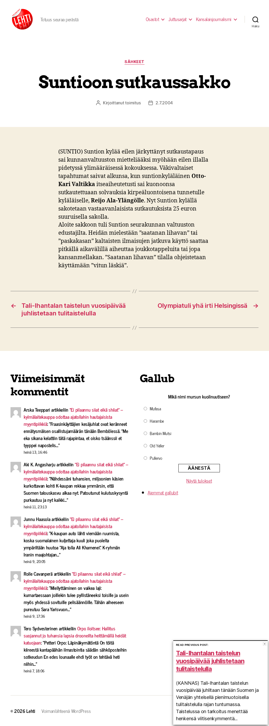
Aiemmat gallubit (163, 492)
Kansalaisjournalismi (213, 19)
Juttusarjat (177, 19)
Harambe (157, 420)
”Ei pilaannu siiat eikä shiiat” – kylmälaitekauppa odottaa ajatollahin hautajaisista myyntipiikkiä (73, 417)
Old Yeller (157, 445)
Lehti (30, 711)
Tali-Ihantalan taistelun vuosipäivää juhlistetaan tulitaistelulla (210, 661)
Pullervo (156, 457)
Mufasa (155, 408)
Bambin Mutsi (160, 433)
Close (264, 644)
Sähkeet (134, 61)
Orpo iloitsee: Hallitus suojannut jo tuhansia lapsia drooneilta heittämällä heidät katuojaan (75, 635)
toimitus (133, 102)
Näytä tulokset (199, 480)
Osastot (152, 19)
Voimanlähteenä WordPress (66, 711)
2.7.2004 (164, 102)
